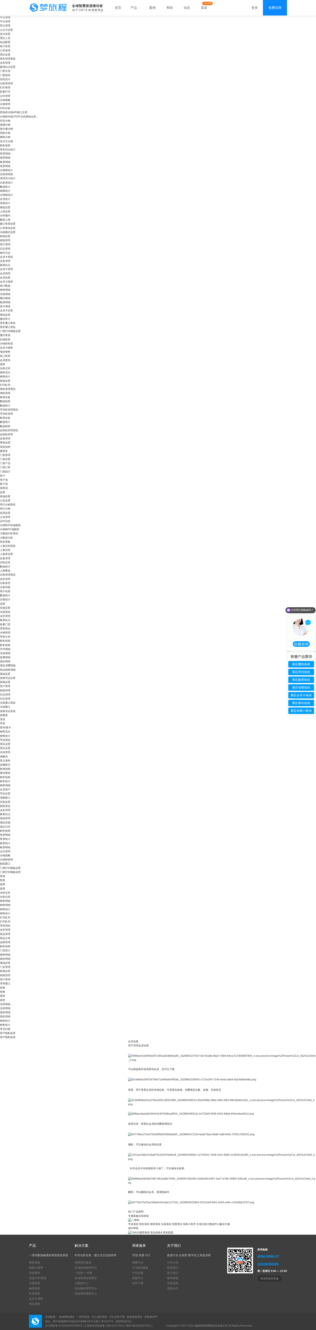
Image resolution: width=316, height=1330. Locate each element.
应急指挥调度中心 (86, 1293)
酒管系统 (155, 1224)
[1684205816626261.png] (222, 1181)
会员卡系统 (36, 1298)
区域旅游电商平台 (86, 1267)
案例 (152, 7)
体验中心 (137, 1278)
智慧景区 (177, 1224)
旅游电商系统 (134, 1316)
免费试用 (274, 7)
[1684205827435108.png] (191, 1202)
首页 (118, 7)
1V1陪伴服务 (140, 1267)
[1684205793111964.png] (222, 1157)
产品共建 (137, 1272)
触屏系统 (34, 1288)
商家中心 (137, 1262)
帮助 (169, 7)
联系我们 (172, 1267)
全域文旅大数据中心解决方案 (213, 1224)
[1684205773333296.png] (191, 1114)
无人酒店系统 (99, 1316)
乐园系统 (166, 1224)
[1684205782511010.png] (191, 1134)
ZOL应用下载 (117, 1316)
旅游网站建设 (67, 1316)
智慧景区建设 (83, 1262)
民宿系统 (34, 1293)
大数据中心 (82, 1283)
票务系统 (144, 1224)
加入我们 (172, 1272)
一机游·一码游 (83, 1272)
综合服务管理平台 (86, 1288)
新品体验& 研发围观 (161, 1232)
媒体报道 (172, 1278)
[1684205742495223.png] (222, 1058)
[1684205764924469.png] (222, 1102)
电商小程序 (189, 1224)
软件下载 (137, 1283)
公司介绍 (172, 1262)
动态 (187, 7)
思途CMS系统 (37, 1278)
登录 (254, 7)
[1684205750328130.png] (192, 1080)
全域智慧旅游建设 (86, 1278)
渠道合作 (172, 1288)
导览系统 (133, 1224)
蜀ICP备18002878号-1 (139, 1325)
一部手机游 (83, 1316)
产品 (134, 7)
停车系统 (34, 1303)
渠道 (204, 7)
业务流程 (172, 1283)
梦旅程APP (150, 1316)
